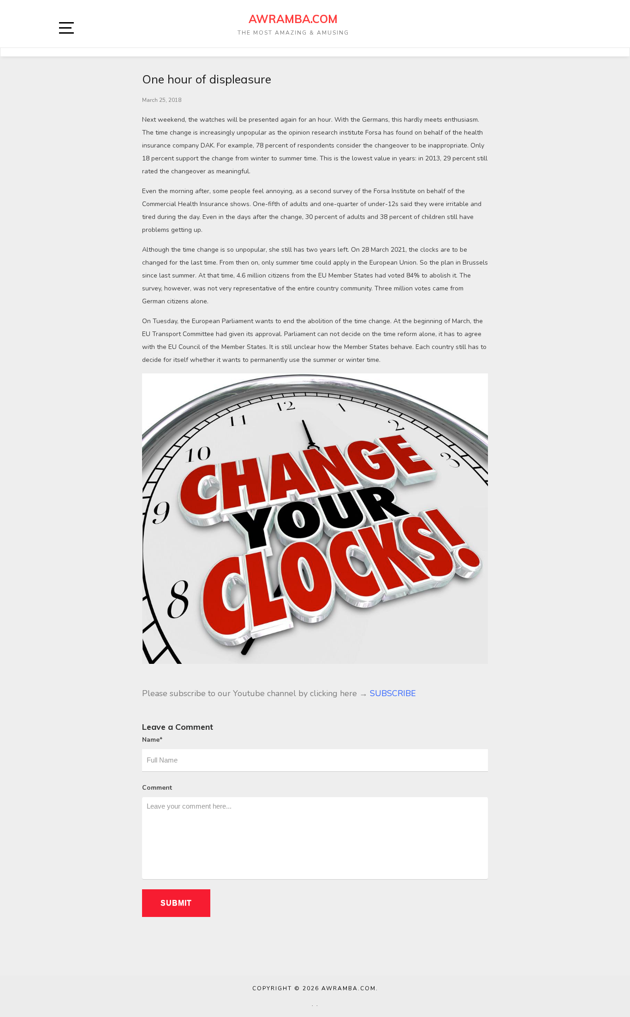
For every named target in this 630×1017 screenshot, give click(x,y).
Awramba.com (293, 19)
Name (152, 739)
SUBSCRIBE (393, 693)
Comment (157, 787)
